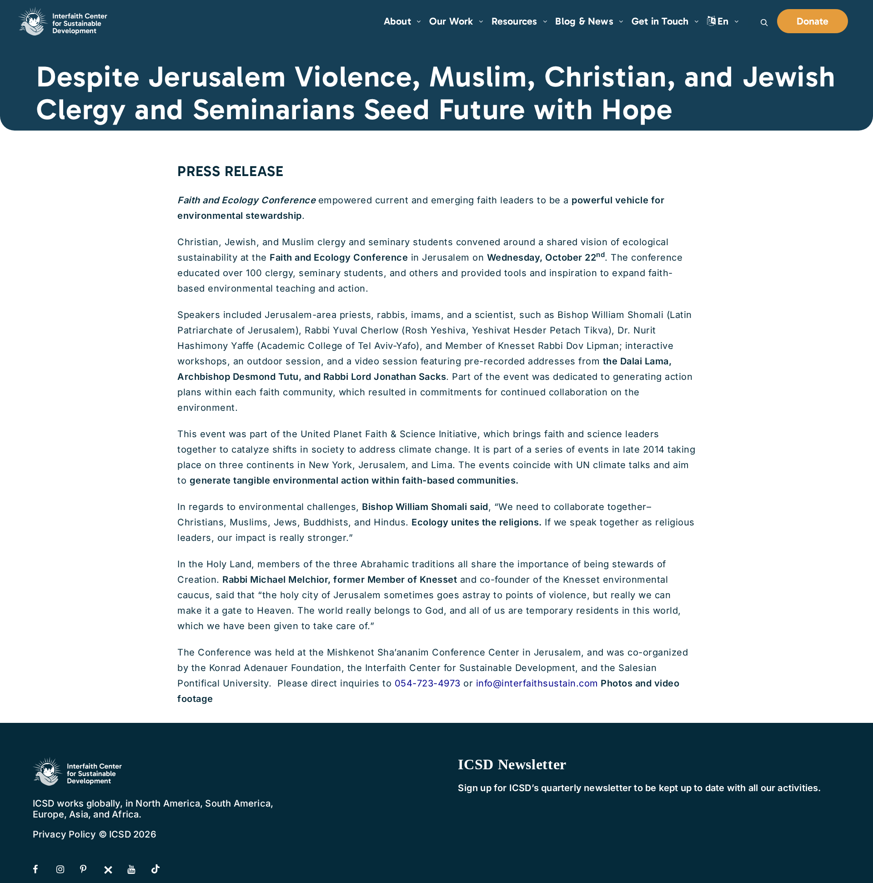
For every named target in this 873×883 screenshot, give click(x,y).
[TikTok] (162, 869)
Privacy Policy (64, 834)
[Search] (764, 23)
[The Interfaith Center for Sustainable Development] (63, 21)
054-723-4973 (428, 683)
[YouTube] (138, 869)
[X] (114, 869)
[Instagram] (67, 869)
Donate (812, 21)
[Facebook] (44, 869)
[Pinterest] (91, 869)
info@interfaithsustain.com (537, 683)
